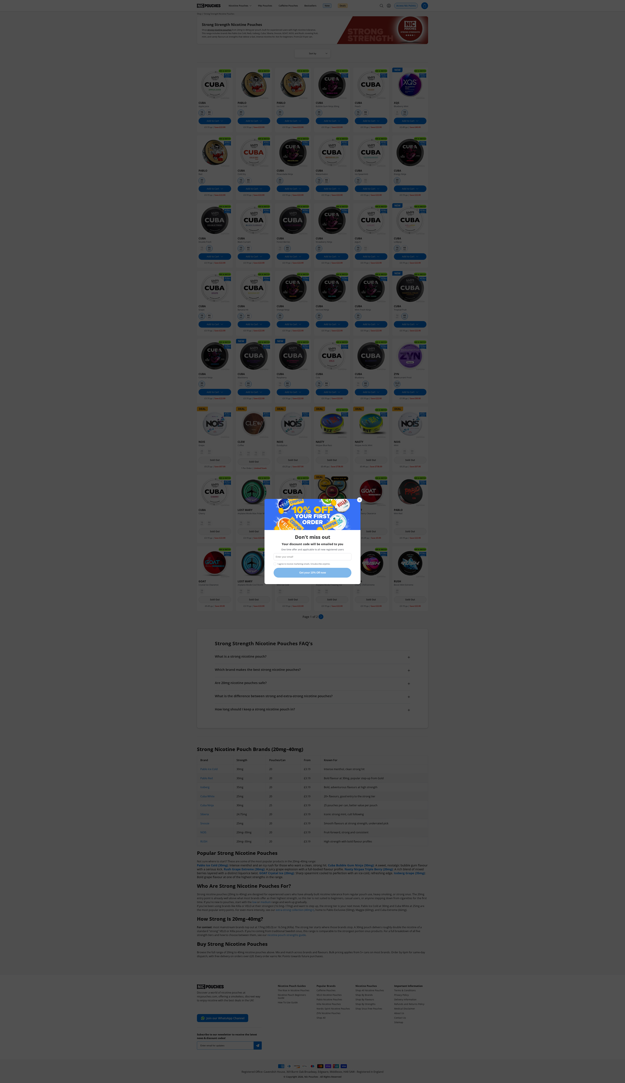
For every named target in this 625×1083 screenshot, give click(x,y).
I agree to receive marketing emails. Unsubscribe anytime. (304, 563)
